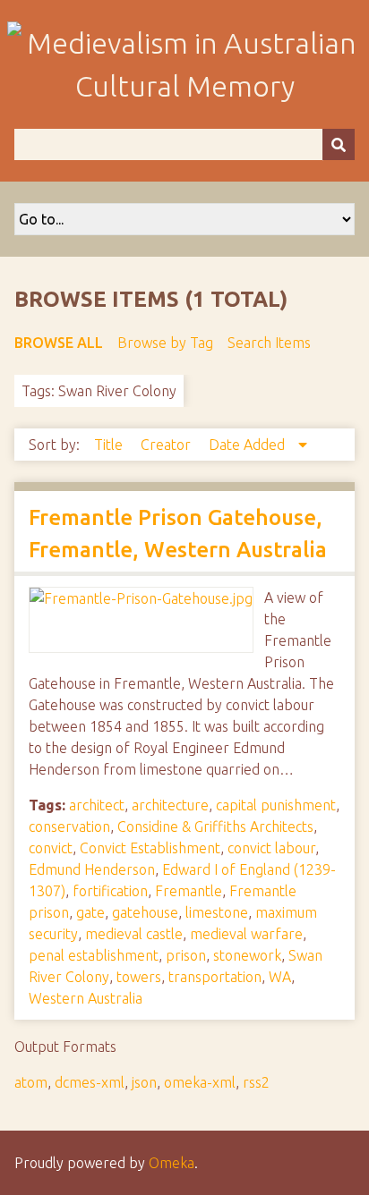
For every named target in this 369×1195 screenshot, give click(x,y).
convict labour (271, 848)
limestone (216, 912)
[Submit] (338, 144)
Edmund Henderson (92, 869)
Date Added (248, 444)
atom (30, 1082)
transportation (215, 977)
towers (138, 977)
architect (96, 805)
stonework (247, 955)
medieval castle (134, 934)
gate (90, 912)
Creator (167, 444)
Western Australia (85, 998)
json (144, 1082)
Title (110, 444)
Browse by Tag (165, 343)
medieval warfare (246, 934)
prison (186, 955)
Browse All (58, 343)
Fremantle (188, 891)
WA (280, 977)
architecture (170, 805)
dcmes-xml (89, 1082)
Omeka (171, 1163)
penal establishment (94, 955)
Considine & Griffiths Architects (215, 826)
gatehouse (145, 912)
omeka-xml (200, 1082)
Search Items (269, 343)
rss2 (256, 1082)
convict (51, 848)
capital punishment (276, 805)
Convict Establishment (150, 848)
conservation (69, 826)
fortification (110, 891)
